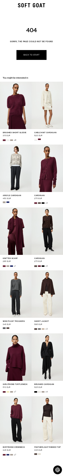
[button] (57, 469)
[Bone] (39, 454)
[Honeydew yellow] (7, 391)
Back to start (31, 55)
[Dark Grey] (39, 329)
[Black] (43, 203)
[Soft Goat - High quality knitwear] (31, 5)
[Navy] (7, 202)
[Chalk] (39, 391)
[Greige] (11, 140)
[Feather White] (7, 140)
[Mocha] (39, 203)
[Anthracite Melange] (4, 328)
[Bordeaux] (4, 140)
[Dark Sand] (43, 329)
